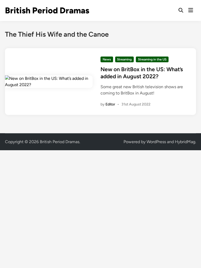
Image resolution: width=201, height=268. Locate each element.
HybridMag (185, 141)
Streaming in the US (152, 59)
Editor (110, 104)
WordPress (156, 141)
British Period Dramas (47, 10)
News (107, 59)
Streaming (124, 59)
